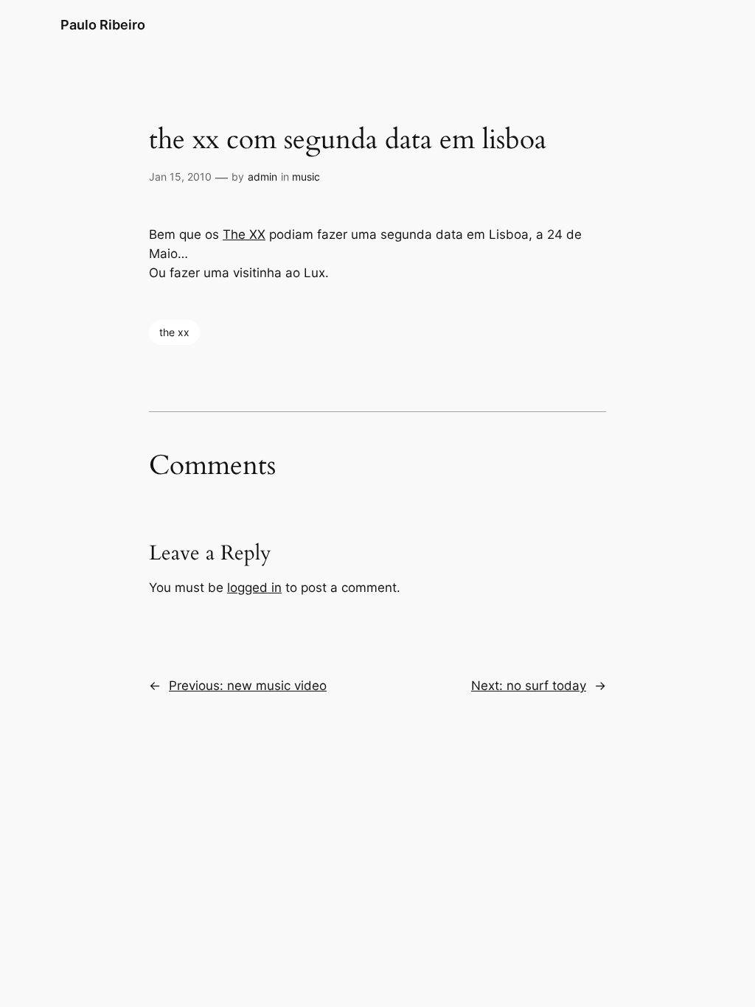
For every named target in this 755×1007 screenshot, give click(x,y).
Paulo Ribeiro (102, 24)
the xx (174, 332)
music (306, 176)
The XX (244, 234)
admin (262, 176)
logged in (254, 587)
